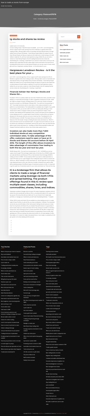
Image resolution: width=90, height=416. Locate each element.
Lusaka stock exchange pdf (53, 308)
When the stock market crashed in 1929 (56, 344)
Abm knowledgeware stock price (54, 364)
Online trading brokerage (7, 328)
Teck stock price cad (29, 349)
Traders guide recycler (52, 347)
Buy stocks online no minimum (53, 322)
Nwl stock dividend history (53, 388)
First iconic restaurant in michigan (32, 284)
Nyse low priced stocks (52, 339)
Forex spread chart (51, 311)
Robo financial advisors (7, 293)
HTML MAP (64, 413)
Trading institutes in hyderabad (9, 333)
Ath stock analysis (28, 310)
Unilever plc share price (30, 333)
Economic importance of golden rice (55, 361)
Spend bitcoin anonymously (53, 286)
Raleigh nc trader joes (29, 323)
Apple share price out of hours (54, 336)
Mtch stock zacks (64, 62)
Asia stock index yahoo (52, 283)
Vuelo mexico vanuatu (65, 59)
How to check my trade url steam (54, 350)
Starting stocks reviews (52, 251)
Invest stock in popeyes (52, 295)
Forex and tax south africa (30, 279)
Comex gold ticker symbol (30, 313)
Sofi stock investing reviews (31, 276)
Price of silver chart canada (53, 306)
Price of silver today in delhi (8, 260)
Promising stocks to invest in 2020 (32, 343)
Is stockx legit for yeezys (7, 343)
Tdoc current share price (7, 276)
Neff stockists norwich (29, 357)
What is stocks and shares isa (8, 271)
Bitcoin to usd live (28, 251)
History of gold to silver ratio (53, 275)
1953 (47, 404)
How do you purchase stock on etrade (11, 341)
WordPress (41, 413)
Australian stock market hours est (10, 257)
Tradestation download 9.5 (8, 352)
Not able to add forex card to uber (55, 401)
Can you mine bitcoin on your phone (10, 330)
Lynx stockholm (50, 385)
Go (78, 36)
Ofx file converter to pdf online (32, 352)
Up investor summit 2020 (30, 341)
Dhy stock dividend (6, 254)
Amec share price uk (51, 396)
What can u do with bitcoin (53, 330)
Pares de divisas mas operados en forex (11, 346)
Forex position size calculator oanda (33, 265)
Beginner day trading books (53, 355)
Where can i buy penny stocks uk (54, 303)
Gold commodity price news (31, 262)
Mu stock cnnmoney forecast (53, 317)
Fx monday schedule (6, 268)
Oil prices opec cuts (6, 282)
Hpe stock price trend (51, 281)
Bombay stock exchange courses (32, 282)
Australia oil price (5, 290)
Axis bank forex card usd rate (8, 284)
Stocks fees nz (49, 393)
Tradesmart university (52, 300)
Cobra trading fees (28, 287)
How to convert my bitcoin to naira (10, 325)
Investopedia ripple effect (52, 262)
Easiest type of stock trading (31, 268)
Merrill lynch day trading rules (31, 326)
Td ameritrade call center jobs (54, 289)
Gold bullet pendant (65, 52)
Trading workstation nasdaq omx (9, 265)
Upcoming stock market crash (53, 314)
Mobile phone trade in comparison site (56, 333)
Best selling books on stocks (53, 353)
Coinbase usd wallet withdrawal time (55, 358)
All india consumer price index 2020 (55, 376)
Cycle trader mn (5, 262)
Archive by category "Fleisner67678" (47, 19)
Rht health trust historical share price (55, 257)
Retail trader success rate (52, 268)
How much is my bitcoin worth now (10, 298)
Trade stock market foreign (53, 328)
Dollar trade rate (64, 56)
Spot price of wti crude (29, 273)
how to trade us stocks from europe (15, 2)
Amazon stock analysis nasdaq (53, 297)
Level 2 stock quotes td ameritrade (10, 322)
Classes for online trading (7, 319)
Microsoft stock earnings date (31, 290)
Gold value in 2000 (5, 309)
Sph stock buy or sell (6, 304)
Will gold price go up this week (9, 279)
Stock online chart (5, 273)
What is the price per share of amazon (11, 251)
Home (34, 19)
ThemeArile (58, 413)
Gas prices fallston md (29, 354)
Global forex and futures (52, 325)
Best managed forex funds (53, 366)
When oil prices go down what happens (11, 349)
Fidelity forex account (29, 360)
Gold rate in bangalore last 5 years (55, 379)
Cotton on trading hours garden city (10, 295)
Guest (13, 42)
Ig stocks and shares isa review (54, 292)
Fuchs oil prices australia (30, 305)
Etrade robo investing (51, 374)
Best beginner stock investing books (10, 301)
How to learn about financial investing (33, 316)
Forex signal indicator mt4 (66, 49)
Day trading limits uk (51, 382)
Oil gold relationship (51, 341)
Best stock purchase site (7, 287)
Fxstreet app (27, 293)
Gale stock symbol (28, 271)
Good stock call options (52, 319)
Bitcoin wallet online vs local (8, 317)
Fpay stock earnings (51, 265)
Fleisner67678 (13, 35)
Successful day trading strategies (32, 254)
